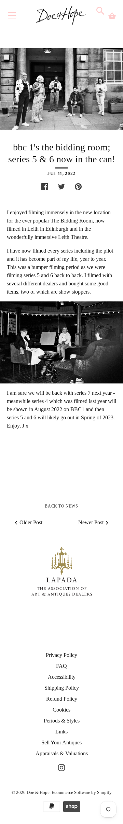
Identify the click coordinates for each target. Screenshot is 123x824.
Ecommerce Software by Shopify (82, 792)
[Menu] (12, 17)
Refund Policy (61, 699)
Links (61, 731)
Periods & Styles (62, 721)
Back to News (61, 506)
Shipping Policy (61, 688)
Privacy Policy (61, 655)
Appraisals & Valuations (62, 753)
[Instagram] (61, 767)
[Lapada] (61, 571)
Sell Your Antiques (61, 742)
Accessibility (62, 677)
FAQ (61, 666)
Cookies (61, 710)
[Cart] (112, 16)
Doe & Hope (38, 792)
